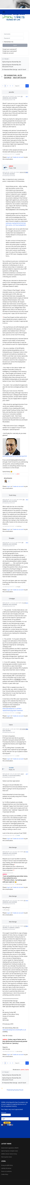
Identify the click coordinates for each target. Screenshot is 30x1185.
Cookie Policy (4, 1174)
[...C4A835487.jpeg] (11, 446)
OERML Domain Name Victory (9, 1154)
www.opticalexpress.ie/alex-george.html (15, 456)
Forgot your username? (10, 51)
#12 (27, 172)
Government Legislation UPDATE (9, 1148)
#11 (27, 97)
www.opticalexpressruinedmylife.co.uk (14, 1030)
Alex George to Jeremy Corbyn (15, 926)
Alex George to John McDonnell (13, 774)
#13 (27, 500)
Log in (15, 45)
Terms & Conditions (6, 1171)
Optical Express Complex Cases (9, 1151)
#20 (27, 926)
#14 (27, 543)
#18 (27, 852)
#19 (27, 901)
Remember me (8, 42)
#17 (27, 774)
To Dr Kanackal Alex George (14, 603)
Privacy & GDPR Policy (7, 1165)
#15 (27, 603)
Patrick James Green (6, 1157)
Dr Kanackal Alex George (12, 97)
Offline (5, 167)
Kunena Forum (18, 1090)
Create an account (8, 53)
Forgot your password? (10, 49)
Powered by (10, 1090)
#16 (27, 729)
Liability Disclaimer (6, 1168)
